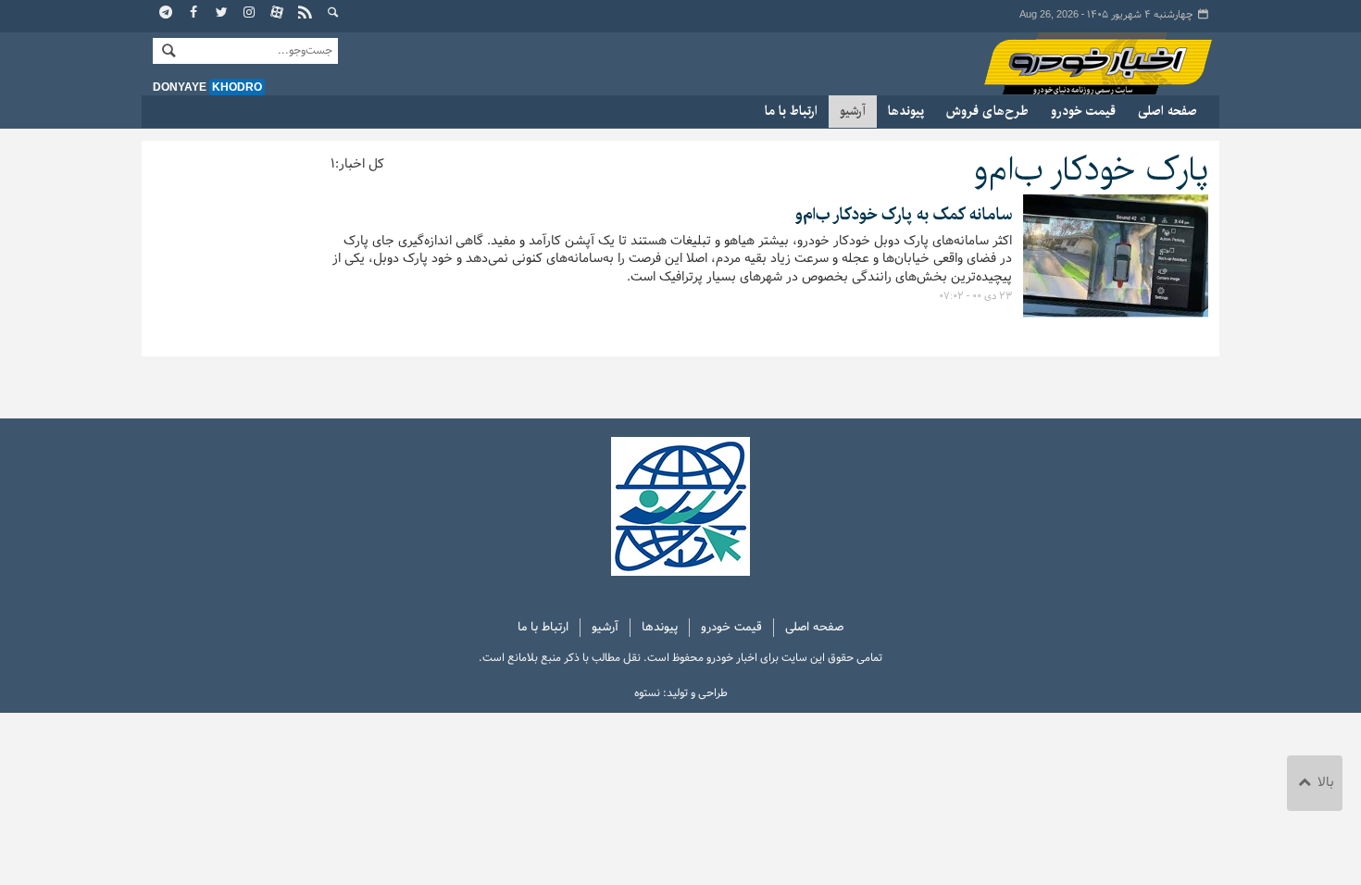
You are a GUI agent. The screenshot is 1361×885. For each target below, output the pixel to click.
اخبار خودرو (1080, 64)
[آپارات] (278, 14)
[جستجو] (333, 14)
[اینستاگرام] (250, 14)
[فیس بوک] (194, 14)
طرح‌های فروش (987, 111)
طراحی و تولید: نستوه (681, 693)
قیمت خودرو (1083, 111)
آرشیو (853, 111)
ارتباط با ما (791, 111)
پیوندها (906, 111)
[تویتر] (222, 14)
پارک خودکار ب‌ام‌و (1085, 170)
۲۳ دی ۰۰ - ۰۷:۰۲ (975, 296)
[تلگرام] (167, 14)
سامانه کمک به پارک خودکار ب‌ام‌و (901, 215)
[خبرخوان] (305, 14)
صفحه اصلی (1167, 111)
